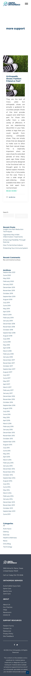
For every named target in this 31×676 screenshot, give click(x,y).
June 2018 (7, 342)
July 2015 (6, 448)
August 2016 (7, 408)
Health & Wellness (10, 538)
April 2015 (6, 457)
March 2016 (7, 423)
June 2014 (7, 487)
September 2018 (9, 333)
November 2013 (9, 505)
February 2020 (8, 281)
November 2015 (9, 435)
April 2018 (6, 348)
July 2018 (6, 339)
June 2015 (6, 451)
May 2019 (6, 308)
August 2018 (7, 336)
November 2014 (9, 472)
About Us (6, 604)
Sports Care (7, 591)
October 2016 (8, 402)
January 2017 (8, 393)
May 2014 (6, 490)
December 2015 (9, 432)
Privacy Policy (8, 633)
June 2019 (7, 305)
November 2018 (9, 327)
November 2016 (9, 399)
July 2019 (6, 302)
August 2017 (7, 372)
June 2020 (7, 275)
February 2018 (8, 354)
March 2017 (7, 387)
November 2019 (9, 290)
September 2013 (9, 511)
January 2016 (8, 429)
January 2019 (8, 321)
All (4, 525)
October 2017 (8, 366)
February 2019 (8, 317)
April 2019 (6, 311)
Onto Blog (7, 544)
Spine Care (7, 588)
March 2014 (7, 493)
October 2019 (8, 293)
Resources (7, 631)
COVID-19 (6, 615)
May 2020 (6, 278)
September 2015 (9, 442)
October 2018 (8, 330)
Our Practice (7, 607)
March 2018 (7, 351)
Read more (11, 191)
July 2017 (6, 375)
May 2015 (6, 454)
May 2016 (6, 417)
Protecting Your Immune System (15, 248)
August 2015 (7, 444)
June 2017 (6, 378)
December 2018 (9, 324)
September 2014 (9, 478)
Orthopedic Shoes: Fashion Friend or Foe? (13, 78)
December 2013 (9, 502)
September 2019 (9, 296)
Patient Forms (8, 626)
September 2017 (9, 369)
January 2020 (8, 284)
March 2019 (7, 315)
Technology (7, 547)
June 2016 (7, 414)
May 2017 (6, 381)
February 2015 (8, 463)
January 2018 (8, 357)
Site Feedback (8, 636)
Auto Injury (7, 529)
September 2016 (9, 405)
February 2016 (8, 426)
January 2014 (8, 499)
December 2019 (9, 287)
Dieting (6, 532)
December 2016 (9, 396)
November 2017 (9, 363)
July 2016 (6, 411)
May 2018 (6, 345)
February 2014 (8, 496)
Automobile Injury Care (11, 586)
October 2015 (8, 438)
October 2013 (8, 508)
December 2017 (9, 360)
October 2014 (8, 475)
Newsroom (7, 612)
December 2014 (9, 469)
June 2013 (6, 514)
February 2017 (8, 390)
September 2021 (9, 272)
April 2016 (6, 420)
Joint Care (7, 594)
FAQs (5, 610)
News (5, 541)
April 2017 (6, 384)
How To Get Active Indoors (13, 245)
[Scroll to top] (27, 672)
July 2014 (6, 484)
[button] (15, 63)
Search (5, 212)
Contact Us (7, 628)
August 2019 (7, 299)
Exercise (6, 535)
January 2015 (8, 466)
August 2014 (7, 481)
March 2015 (7, 460)
